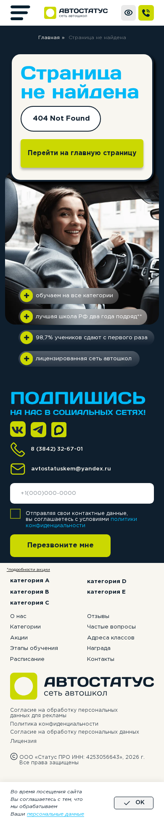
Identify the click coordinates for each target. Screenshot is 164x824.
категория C (29, 602)
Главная (49, 37)
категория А (30, 580)
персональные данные (55, 814)
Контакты (100, 659)
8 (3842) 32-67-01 (57, 449)
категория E (106, 591)
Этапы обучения (34, 648)
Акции (19, 637)
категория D (107, 581)
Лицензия (23, 741)
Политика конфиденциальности (54, 724)
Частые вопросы (111, 626)
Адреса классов (111, 637)
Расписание (27, 659)
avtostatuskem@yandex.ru (71, 468)
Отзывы (98, 616)
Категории (25, 626)
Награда (99, 648)
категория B (29, 591)
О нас (18, 616)
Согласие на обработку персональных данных (74, 732)
